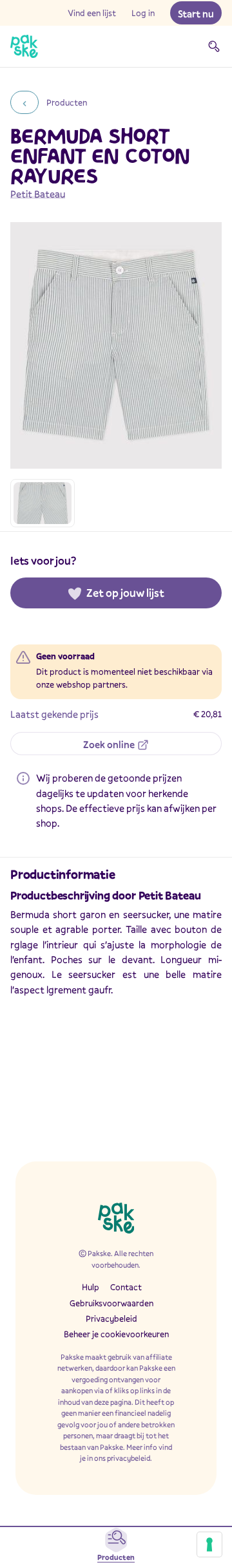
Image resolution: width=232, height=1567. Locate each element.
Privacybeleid (111, 1318)
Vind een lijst (92, 13)
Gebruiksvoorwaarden (111, 1303)
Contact (126, 1287)
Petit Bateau (37, 193)
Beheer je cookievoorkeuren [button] (116, 1334)
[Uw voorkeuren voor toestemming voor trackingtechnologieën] (209, 1544)
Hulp (90, 1287)
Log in (143, 13)
